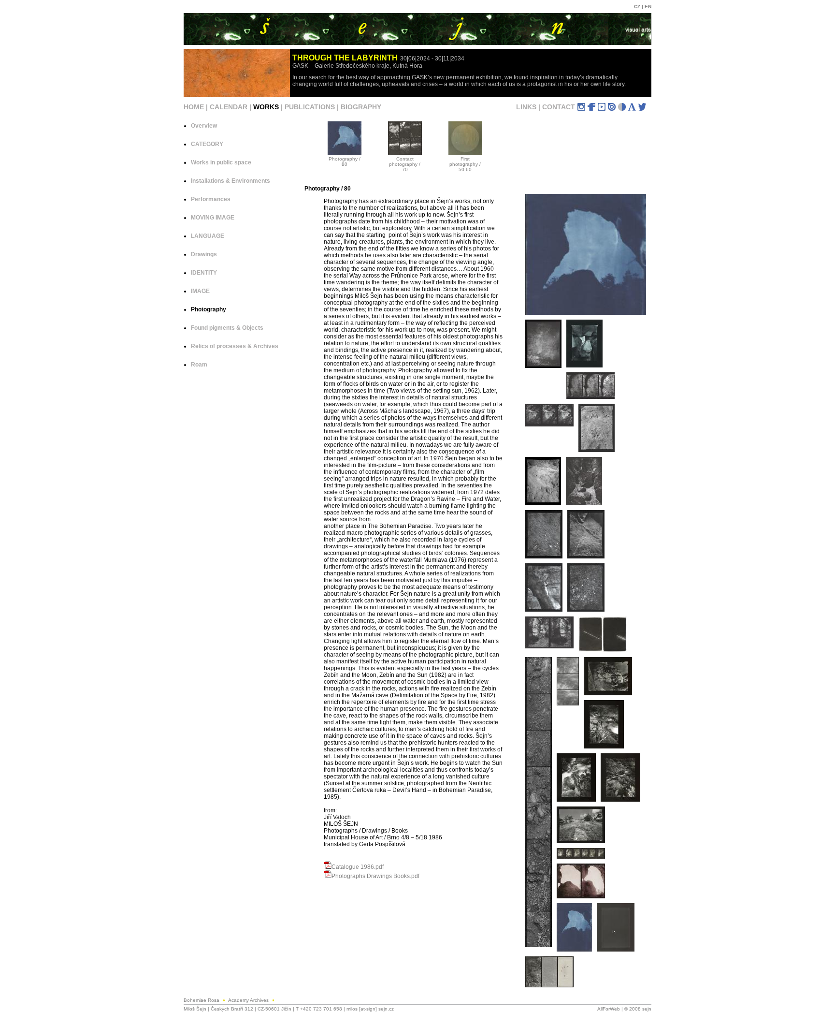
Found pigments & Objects (227, 327)
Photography (208, 309)
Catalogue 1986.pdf (357, 867)
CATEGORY (207, 144)
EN (648, 6)
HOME (194, 107)
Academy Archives (249, 1000)
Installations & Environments (230, 180)
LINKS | (529, 107)
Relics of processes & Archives (234, 346)
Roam (199, 364)
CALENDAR (228, 107)
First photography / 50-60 (465, 164)
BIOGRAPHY (361, 107)
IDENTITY (204, 272)
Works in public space (221, 162)
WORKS (266, 107)
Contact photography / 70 (404, 164)
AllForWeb (608, 1008)
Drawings (204, 254)
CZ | (639, 6)
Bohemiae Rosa (202, 1000)
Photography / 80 (344, 161)
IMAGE (200, 291)
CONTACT (558, 107)
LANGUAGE (207, 236)
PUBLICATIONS (310, 107)
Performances (210, 199)
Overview (204, 125)
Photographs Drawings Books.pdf (375, 876)
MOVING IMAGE (212, 217)
